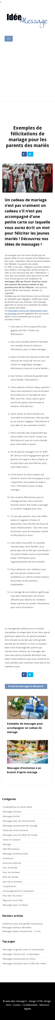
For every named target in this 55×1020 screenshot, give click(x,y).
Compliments (9, 886)
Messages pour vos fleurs (15, 905)
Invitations (8, 858)
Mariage (7, 844)
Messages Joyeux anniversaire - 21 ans (21, 931)
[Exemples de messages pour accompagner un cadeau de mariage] (27, 707)
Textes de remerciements (15, 830)
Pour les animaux (11, 872)
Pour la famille (10, 867)
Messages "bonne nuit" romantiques (21, 954)
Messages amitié (11, 816)
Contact (17, 1005)
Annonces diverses (12, 863)
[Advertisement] (27, 71)
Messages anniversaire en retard (19, 959)
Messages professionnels (15, 853)
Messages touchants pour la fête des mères (24, 963)
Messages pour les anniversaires (19, 821)
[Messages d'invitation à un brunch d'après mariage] (27, 751)
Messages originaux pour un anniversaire (23, 949)
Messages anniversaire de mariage (20, 825)
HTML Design (44, 1001)
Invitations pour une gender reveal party (22, 923)
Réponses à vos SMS (13, 900)
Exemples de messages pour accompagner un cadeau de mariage (25, 728)
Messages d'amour (12, 811)
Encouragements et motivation (18, 891)
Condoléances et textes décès (17, 807)
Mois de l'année (10, 877)
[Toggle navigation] (9, 39)
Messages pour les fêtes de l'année (20, 835)
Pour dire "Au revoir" (13, 895)
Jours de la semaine (12, 881)
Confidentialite (30, 1005)
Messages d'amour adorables (16, 927)
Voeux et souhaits (12, 839)
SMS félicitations (11, 849)
